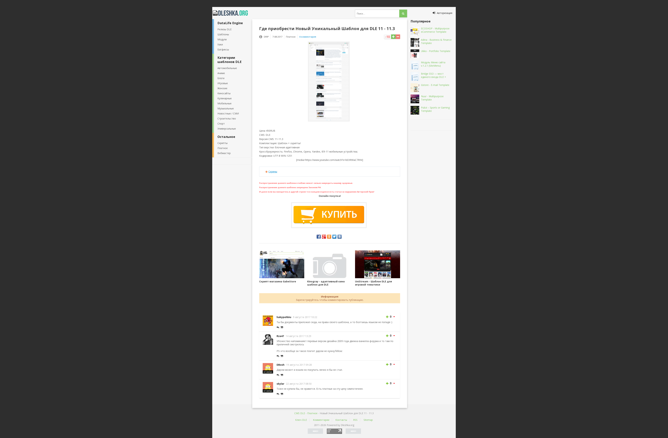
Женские (222, 88)
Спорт (221, 123)
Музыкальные (225, 108)
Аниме (221, 73)
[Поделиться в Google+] (324, 237)
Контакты (341, 419)
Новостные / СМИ (228, 113)
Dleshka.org (232, 13)
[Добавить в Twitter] (334, 237)
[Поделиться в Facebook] (319, 237)
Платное (222, 148)
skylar (280, 383)
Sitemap (368, 419)
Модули (222, 39)
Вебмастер (224, 153)
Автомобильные (227, 68)
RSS (355, 419)
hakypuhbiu (284, 317)
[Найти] (403, 13)
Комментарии (321, 419)
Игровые (222, 83)
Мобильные (224, 103)
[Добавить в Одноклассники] (329, 237)
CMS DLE (299, 413)
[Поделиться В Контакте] (339, 237)
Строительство (226, 118)
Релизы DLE (224, 29)
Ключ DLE (301, 419)
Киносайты (223, 93)
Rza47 (280, 336)
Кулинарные (224, 98)
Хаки (220, 44)
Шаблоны (223, 34)
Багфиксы (223, 49)
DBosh (280, 364)
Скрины (272, 171)
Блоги (220, 78)
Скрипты (222, 143)
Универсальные (226, 128)
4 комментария (307, 36)
